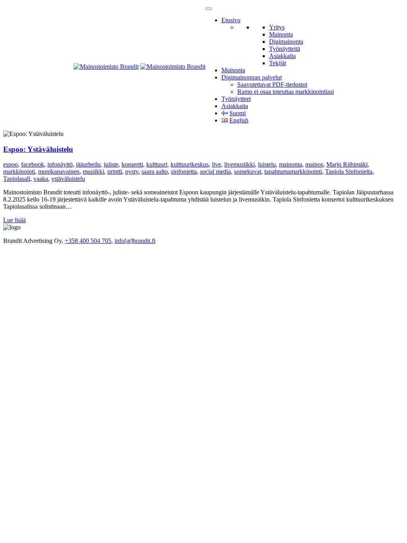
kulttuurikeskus (190, 164)
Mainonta (281, 34)
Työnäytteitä (284, 48)
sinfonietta (184, 171)
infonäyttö (60, 164)
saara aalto (154, 171)
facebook (32, 164)
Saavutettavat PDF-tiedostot (272, 84)
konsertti (132, 164)
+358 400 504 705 (88, 240)
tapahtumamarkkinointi (293, 171)
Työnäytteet (236, 98)
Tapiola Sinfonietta (348, 171)
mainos (314, 164)
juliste (111, 164)
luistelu (267, 164)
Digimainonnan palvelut (251, 77)
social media (215, 171)
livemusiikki (239, 164)
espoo (10, 164)
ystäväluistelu (68, 178)
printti (114, 171)
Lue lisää (14, 220)
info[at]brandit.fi (134, 240)
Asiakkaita (282, 55)
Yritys (277, 27)
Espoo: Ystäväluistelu (38, 149)
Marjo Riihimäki (347, 164)
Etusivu (230, 20)
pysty (131, 171)
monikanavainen (58, 171)
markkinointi (19, 171)
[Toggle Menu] (208, 9)
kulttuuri (156, 164)
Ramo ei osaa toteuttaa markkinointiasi (285, 91)
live (216, 164)
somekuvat (247, 171)
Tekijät (277, 63)
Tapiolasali (16, 178)
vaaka (40, 178)
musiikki (93, 171)
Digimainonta (286, 41)
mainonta (290, 164)
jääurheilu (88, 164)
